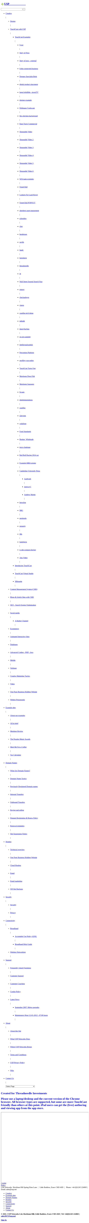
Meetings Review (16, 731)
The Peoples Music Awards (20, 739)
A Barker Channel (21, 621)
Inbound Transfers (17, 794)
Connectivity (10, 921)
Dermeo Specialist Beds (28, 76)
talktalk (22, 321)
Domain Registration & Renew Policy (24, 818)
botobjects (23, 542)
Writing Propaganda (17, 700)
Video (12, 684)
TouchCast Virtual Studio (24, 573)
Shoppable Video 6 (26, 171)
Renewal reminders (17, 826)
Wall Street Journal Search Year (30, 282)
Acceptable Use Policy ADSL (26, 936)
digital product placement (28, 84)
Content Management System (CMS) (23, 589)
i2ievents (22, 416)
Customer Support (17, 976)
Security (9, 897)
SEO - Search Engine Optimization (23, 605)
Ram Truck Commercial (28, 124)
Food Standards (25, 431)
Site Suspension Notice (18, 834)
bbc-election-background (28, 116)
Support (8, 960)
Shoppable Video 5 (26, 163)
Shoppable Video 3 (26, 147)
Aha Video (23, 558)
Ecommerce (14, 629)
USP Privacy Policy (17, 1063)
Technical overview (17, 850)
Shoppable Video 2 (26, 140)
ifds (20, 534)
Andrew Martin (29, 495)
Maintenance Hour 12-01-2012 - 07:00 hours (31, 1015)
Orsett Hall (23, 187)
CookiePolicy (3, 1184)
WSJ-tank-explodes (26, 179)
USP (15, 3)
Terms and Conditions (18, 1055)
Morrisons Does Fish (27, 376)
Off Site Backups (16, 889)
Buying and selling (17, 810)
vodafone (22, 424)
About (8, 1023)
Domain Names (11, 763)
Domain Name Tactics (18, 779)
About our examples (17, 715)
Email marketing (16, 881)
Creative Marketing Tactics (20, 676)
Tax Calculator (15, 755)
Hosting (8, 842)
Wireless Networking (18, 952)
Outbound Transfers (17, 802)
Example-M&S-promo (27, 463)
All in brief (14, 723)
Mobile (12, 660)
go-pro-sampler (25, 337)
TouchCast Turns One (27, 368)
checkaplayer (24, 297)
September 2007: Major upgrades (27, 1007)
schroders (22, 218)
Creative (9, 13)
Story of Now (24, 53)
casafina (22, 408)
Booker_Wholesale (26, 439)
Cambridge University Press (29, 471)
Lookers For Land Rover (28, 195)
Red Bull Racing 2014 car (29, 455)
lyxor (21, 45)
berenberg (23, 258)
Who (12, 1070)
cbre (21, 226)
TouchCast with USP (18, 29)
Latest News (14, 999)
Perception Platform (26, 353)
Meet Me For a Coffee (18, 747)
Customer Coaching (17, 984)
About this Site (15, 1031)
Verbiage (13, 668)
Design (12, 21)
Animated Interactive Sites (19, 637)
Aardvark (27, 479)
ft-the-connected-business (28, 69)
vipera (21, 305)
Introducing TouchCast (23, 566)
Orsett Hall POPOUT (27, 203)
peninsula (22, 518)
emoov (21, 289)
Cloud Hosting (15, 865)
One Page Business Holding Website (23, 692)
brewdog (22, 502)
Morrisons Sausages (26, 384)
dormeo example (25, 100)
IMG (21, 510)
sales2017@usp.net (8, 1216)
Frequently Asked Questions (20, 968)
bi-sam (21, 392)
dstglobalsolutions (26, 400)
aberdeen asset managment (29, 211)
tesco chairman (24, 447)
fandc (21, 250)
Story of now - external (27, 61)
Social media (15, 613)
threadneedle (24, 266)
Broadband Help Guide (23, 944)
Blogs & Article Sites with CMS (22, 597)
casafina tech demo (26, 313)
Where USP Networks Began (21, 1047)
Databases (14, 644)
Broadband (14, 928)
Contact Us (10, 1078)
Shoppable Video (25, 132)
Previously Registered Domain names (24, 786)
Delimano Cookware (27, 108)
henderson (23, 234)
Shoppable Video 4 (26, 155)
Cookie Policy (15, 992)
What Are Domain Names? (20, 771)
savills (21, 242)
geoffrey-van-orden (26, 360)
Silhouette (18, 581)
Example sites (11, 708)
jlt (20, 274)
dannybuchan (24, 329)
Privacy (13, 913)
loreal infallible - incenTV (28, 92)
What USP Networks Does (20, 1039)
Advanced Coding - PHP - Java (21, 652)
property (22, 526)
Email (12, 873)
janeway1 (27, 487)
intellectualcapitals (26, 345)
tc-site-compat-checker (27, 550)
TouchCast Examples (22, 37)
